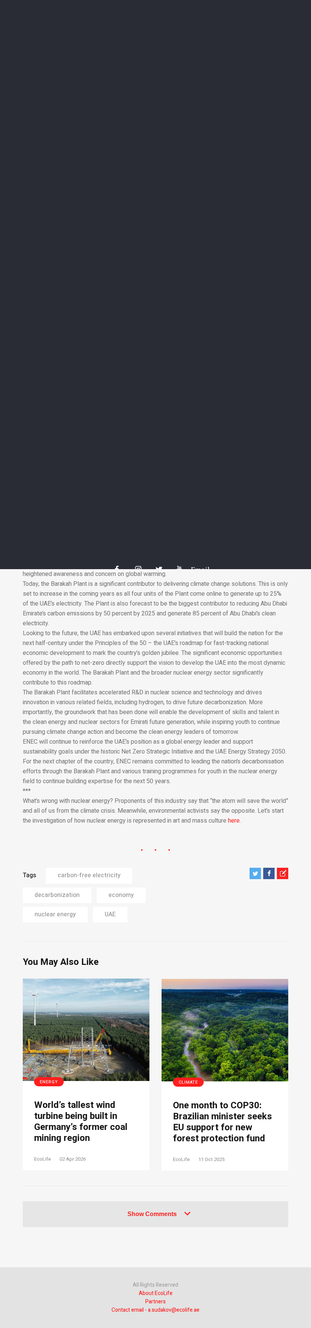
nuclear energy (55, 914)
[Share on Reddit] (282, 873)
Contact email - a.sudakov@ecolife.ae (155, 1310)
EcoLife (42, 1159)
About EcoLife (156, 1293)
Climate (188, 1082)
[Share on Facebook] (269, 873)
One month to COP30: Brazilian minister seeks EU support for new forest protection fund (222, 1122)
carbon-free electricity (89, 875)
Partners (155, 1302)
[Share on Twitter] (255, 873)
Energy (49, 1082)
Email (196, 569)
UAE (110, 914)
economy (121, 895)
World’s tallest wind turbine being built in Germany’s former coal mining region (80, 1122)
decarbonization (57, 895)
